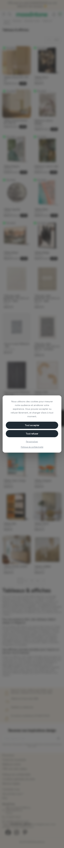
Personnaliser (32, 441)
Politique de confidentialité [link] (32, 447)
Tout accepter (32, 425)
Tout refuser (32, 433)
